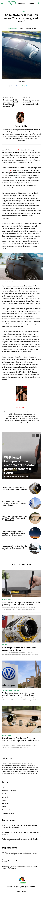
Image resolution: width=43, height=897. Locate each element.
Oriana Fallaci (12, 28)
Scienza (5, 645)
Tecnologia (6, 599)
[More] (35, 86)
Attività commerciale (10, 690)
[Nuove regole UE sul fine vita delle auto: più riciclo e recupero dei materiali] (35, 548)
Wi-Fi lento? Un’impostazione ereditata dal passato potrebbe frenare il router (19, 465)
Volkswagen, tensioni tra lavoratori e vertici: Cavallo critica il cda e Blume (14, 503)
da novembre (16, 150)
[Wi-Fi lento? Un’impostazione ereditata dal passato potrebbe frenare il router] (21, 583)
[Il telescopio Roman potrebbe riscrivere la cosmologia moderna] (35, 488)
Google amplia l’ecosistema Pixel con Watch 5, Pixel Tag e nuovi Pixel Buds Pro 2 (14, 518)
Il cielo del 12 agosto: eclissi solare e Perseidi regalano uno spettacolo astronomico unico (13, 533)
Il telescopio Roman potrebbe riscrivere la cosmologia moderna (14, 488)
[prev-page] (33, 435)
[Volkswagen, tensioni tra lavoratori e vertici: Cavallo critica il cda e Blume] (35, 503)
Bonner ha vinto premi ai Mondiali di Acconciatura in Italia (31, 102)
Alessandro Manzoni (10, 476)
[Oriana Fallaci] (21, 117)
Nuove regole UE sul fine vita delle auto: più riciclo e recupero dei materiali (14, 548)
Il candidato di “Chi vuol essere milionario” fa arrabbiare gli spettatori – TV (11, 103)
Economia (21, 12)
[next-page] (37, 435)
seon (11, 170)
